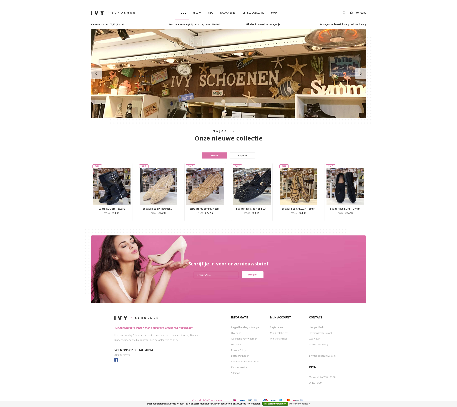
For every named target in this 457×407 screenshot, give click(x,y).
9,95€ (274, 12)
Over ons (236, 333)
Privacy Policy (238, 350)
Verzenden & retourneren (245, 361)
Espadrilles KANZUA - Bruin (298, 208)
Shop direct (143, 76)
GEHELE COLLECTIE (253, 12)
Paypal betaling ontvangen (245, 327)
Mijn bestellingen (279, 333)
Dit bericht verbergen (275, 404)
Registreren (276, 327)
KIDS (210, 12)
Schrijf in (252, 274)
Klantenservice (239, 367)
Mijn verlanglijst (278, 338)
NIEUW (197, 12)
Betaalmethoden (240, 355)
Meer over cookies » (299, 404)
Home (182, 12)
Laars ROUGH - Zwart (112, 208)
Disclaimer (236, 344)
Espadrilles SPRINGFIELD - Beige (158, 208)
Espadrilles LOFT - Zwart (345, 208)
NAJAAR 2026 (227, 12)
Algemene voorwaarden (244, 338)
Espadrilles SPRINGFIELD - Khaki (205, 208)
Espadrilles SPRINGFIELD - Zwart (251, 208)
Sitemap (235, 373)
